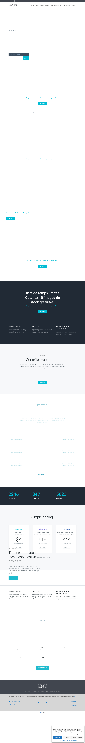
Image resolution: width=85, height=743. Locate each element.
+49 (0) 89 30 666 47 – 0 (71, 1)
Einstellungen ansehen (77, 737)
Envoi (25, 58)
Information (34, 5)
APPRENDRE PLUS (42, 474)
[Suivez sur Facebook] (14, 1)
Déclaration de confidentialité (65, 740)
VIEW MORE (42, 382)
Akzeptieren (57, 737)
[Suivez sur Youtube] (12, 1)
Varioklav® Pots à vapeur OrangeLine (50, 5)
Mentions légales (74, 740)
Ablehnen (67, 737)
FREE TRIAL (42, 547)
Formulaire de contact (69, 5)
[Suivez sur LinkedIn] (10, 1)
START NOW (42, 103)
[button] (82, 727)
